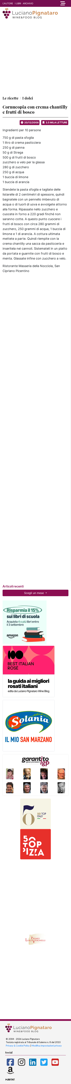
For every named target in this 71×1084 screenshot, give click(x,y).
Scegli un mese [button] (34, 593)
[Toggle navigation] (62, 3)
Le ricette (10, 98)
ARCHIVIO (28, 3)
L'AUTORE (8, 3)
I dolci (27, 98)
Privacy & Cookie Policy (18, 1045)
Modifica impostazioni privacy (47, 1045)
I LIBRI (18, 3)
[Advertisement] (35, 57)
